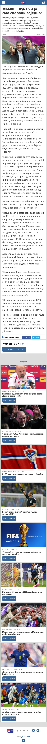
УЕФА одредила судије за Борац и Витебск (22, 474)
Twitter (36, 337)
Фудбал (23, 361)
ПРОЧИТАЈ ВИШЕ (9, 400)
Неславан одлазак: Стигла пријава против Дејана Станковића (23, 395)
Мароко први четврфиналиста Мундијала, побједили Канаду (23, 633)
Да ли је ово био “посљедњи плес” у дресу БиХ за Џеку (22, 673)
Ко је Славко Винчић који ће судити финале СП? (19, 513)
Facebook (27, 337)
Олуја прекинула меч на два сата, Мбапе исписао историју (22, 713)
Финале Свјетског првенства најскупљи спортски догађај (21, 553)
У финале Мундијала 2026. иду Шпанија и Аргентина (22, 593)
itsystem (26, 736)
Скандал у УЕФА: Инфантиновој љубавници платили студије (23, 435)
